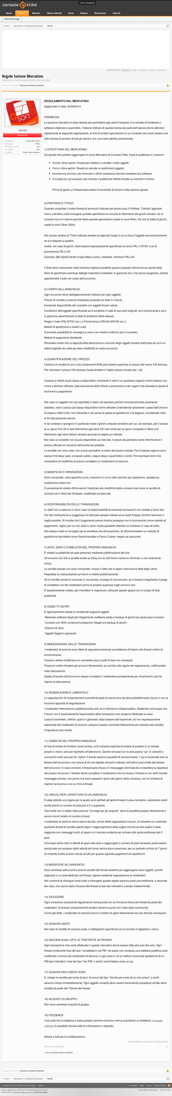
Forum (22, 13)
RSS (169, 1085)
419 (38, 149)
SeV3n (32, 80)
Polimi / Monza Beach (31, 152)
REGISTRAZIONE (113, 70)
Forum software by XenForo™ (24, 1090)
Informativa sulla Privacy (148, 1090)
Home (9, 13)
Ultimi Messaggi (11, 19)
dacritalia (50, 1052)
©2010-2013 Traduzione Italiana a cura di (24, 1092)
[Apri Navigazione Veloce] (167, 26)
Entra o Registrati (87, 3)
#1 (167, 1047)
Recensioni (100, 13)
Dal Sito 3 (143, 70)
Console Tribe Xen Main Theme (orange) (18, 1085)
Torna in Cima (159, 1085)
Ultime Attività (54, 13)
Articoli (116, 13)
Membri (36, 13)
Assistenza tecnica (64, 173)
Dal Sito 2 (134, 70)
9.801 (37, 144)
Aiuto (71, 13)
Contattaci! (132, 1085)
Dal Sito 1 (125, 70)
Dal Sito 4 (152, 70)
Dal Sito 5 (161, 70)
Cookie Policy (165, 1090)
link (59, 155)
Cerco (56, 168)
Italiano (41, 1085)
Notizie (84, 13)
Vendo (17, 80)
